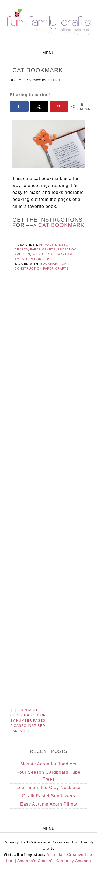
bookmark (50, 263)
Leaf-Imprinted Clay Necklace (48, 787)
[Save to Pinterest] (59, 106)
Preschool (68, 249)
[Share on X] (39, 106)
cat (65, 263)
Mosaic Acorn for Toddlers (48, 764)
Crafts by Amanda (73, 860)
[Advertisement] (48, 489)
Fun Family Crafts (48, 25)
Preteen (22, 254)
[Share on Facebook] (19, 106)
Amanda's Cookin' (34, 860)
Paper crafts (43, 249)
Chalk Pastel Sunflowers (48, 796)
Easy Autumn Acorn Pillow (48, 804)
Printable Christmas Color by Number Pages (28, 715)
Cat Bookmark (61, 225)
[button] (48, 53)
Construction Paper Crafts (41, 268)
